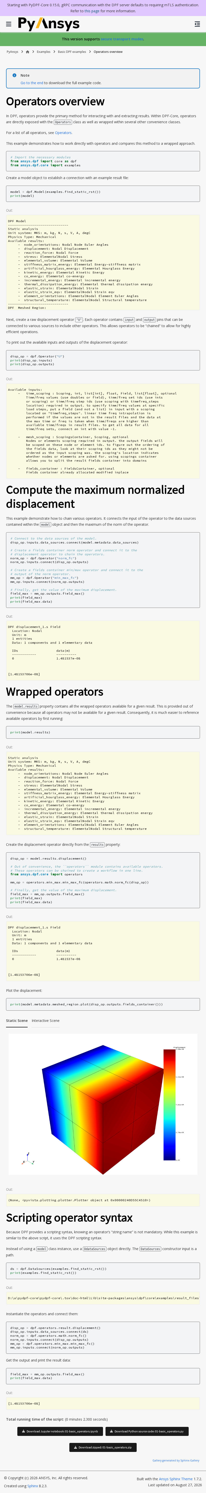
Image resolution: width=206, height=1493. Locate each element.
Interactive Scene (46, 1020)
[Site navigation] (8, 24)
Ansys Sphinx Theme (176, 1478)
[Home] (27, 52)
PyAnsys (12, 52)
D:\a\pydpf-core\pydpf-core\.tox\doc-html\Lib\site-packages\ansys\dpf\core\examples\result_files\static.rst (103, 1298)
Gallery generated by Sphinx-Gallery (175, 1460)
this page (92, 11)
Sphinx (32, 1485)
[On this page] (197, 24)
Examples (43, 52)
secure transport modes (122, 39)
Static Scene (17, 1020)
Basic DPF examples (72, 52)
